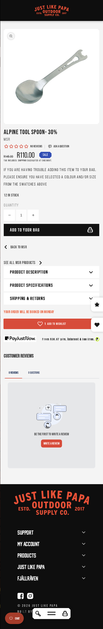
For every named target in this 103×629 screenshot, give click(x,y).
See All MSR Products (20, 262)
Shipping (22, 160)
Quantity (11, 205)
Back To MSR (18, 247)
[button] (65, 613)
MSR (7, 139)
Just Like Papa (45, 606)
